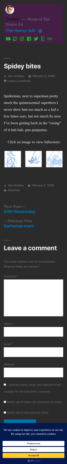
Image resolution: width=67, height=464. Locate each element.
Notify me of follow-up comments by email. (34, 402)
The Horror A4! (20, 30)
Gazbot (12, 19)
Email (8, 344)
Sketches (14, 190)
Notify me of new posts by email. (28, 412)
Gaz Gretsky (16, 76)
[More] (40, 31)
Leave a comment (19, 81)
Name (8, 323)
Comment (11, 276)
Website (9, 364)
